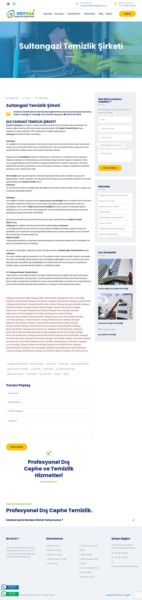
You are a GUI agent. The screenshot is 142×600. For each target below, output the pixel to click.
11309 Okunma (43, 98)
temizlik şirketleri (36, 364)
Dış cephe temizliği (107, 334)
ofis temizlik (63, 364)
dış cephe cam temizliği (65, 369)
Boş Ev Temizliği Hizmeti (109, 234)
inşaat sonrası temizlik (79, 364)
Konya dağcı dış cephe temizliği (113, 288)
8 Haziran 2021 (14, 98)
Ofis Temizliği (105, 212)
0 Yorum (28, 98)
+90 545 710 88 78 (129, 5)
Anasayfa (47, 13)
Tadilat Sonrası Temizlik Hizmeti (112, 217)
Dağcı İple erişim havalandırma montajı (114, 195)
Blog (101, 13)
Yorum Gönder (16, 447)
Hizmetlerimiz (74, 13)
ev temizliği (50, 364)
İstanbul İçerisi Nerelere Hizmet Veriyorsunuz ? (34, 520)
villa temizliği (31, 374)
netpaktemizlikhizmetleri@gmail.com (93, 5)
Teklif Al (127, 14)
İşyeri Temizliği (106, 223)
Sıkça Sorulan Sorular (87, 577)
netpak (65, 374)
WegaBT (127, 595)
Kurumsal (59, 13)
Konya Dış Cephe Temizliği (110, 323)
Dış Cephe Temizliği (108, 201)
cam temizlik (48, 369)
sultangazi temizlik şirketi (17, 364)
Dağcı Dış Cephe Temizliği (110, 206)
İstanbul (57, 374)
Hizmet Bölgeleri (85, 572)
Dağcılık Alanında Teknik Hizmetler (113, 229)
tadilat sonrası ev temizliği (17, 369)
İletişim (109, 13)
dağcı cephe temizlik (15, 374)
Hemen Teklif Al (110, 168)
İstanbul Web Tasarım (114, 595)
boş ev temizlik (45, 374)
